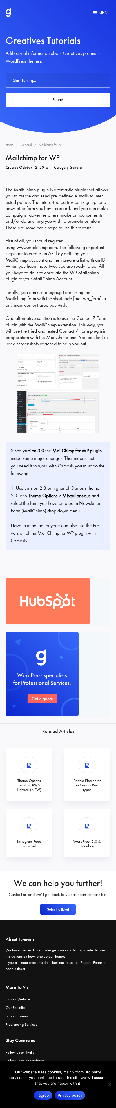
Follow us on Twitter (21, 1052)
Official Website (18, 999)
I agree (43, 1095)
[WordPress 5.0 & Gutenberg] (87, 833)
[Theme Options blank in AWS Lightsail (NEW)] (29, 774)
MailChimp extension (55, 325)
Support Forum (92, 962)
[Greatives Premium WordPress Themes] (8, 12)
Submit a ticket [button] (58, 909)
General (76, 167)
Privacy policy (70, 1095)
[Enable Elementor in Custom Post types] (87, 774)
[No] (109, 1084)
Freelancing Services (21, 1024)
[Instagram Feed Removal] (29, 833)
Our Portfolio (15, 1007)
